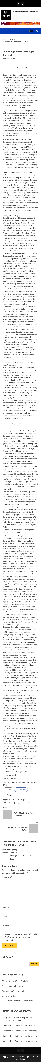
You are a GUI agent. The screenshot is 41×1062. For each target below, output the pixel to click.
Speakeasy (32, 1025)
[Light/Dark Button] (30, 31)
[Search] (37, 31)
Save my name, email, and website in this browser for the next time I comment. (21, 937)
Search (8, 957)
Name (5, 907)
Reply (12, 859)
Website (5, 925)
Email (5, 916)
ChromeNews (33, 1056)
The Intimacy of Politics (12, 986)
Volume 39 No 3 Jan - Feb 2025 (15, 981)
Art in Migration (9, 996)
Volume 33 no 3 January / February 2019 (17, 803)
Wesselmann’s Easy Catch (13, 991)
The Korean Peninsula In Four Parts (17, 1001)
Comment (7, 877)
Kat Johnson (24, 800)
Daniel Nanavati (14, 800)
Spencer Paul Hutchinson (14, 1036)
